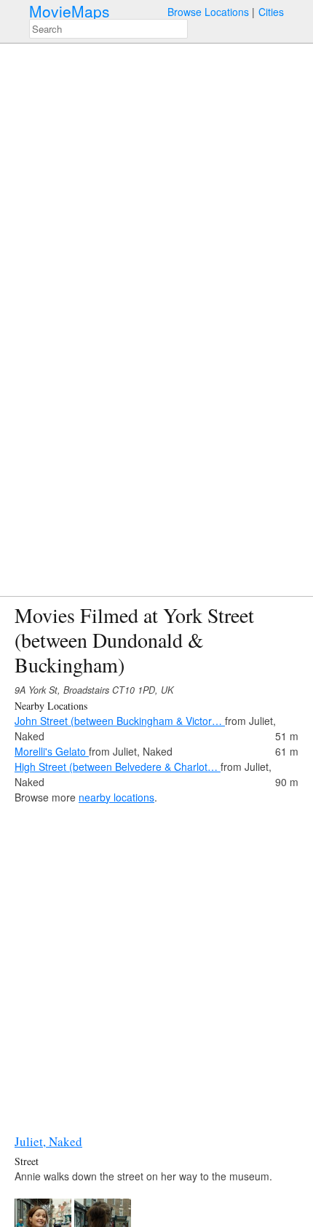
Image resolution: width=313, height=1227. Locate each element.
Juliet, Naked (48, 1141)
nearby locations (116, 797)
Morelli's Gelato (52, 751)
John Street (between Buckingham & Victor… (120, 720)
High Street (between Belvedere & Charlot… (118, 766)
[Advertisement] (156, 961)
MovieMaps (69, 11)
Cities (271, 11)
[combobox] (108, 29)
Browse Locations (208, 11)
